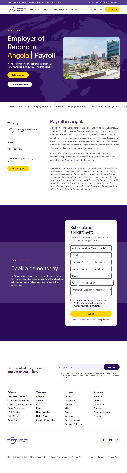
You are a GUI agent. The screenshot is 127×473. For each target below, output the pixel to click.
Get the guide (18, 168)
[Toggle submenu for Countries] (50, 9)
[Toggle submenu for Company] (75, 9)
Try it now (55, 2)
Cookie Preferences (58, 457)
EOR (12, 106)
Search (106, 2)
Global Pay (75, 131)
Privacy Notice (89, 303)
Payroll (59, 106)
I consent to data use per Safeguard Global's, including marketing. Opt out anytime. (90, 303)
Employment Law (42, 106)
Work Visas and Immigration (105, 106)
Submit (91, 314)
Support (94, 2)
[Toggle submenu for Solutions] (38, 9)
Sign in (97, 9)
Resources (57, 9)
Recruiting (24, 106)
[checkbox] (71, 300)
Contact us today (73, 160)
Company (70, 9)
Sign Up (111, 367)
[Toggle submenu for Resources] (63, 9)
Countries (45, 9)
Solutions (33, 9)
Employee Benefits (77, 106)
